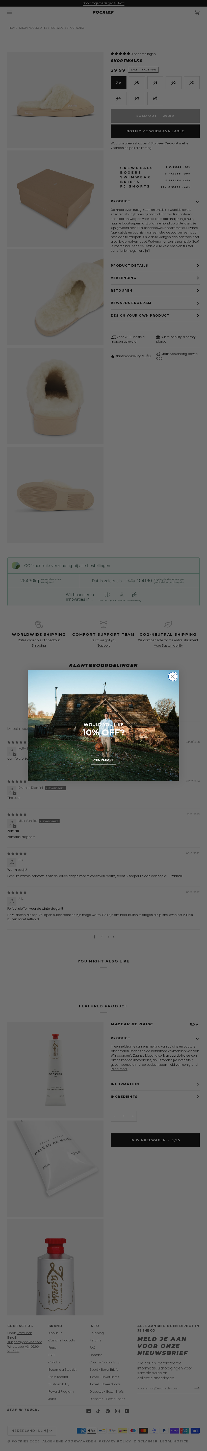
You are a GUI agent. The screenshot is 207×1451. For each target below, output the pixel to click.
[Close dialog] (172, 676)
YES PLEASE (103, 760)
